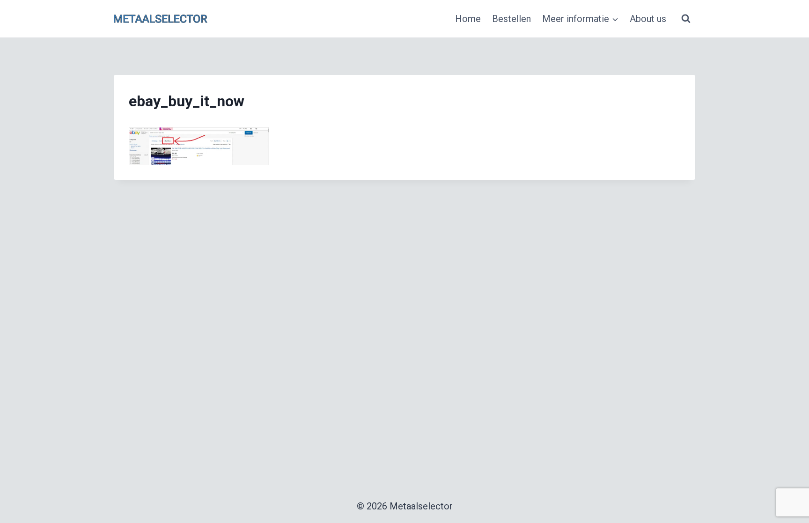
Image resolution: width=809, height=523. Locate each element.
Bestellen (511, 18)
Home (468, 18)
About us (648, 18)
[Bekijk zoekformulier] (686, 18)
